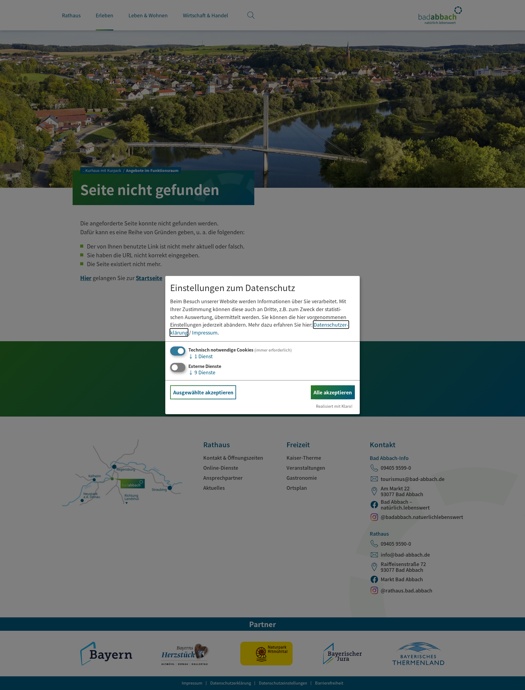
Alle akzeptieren (333, 392)
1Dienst (200, 356)
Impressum (205, 332)
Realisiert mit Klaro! (334, 406)
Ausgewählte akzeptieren (203, 392)
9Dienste (201, 372)
